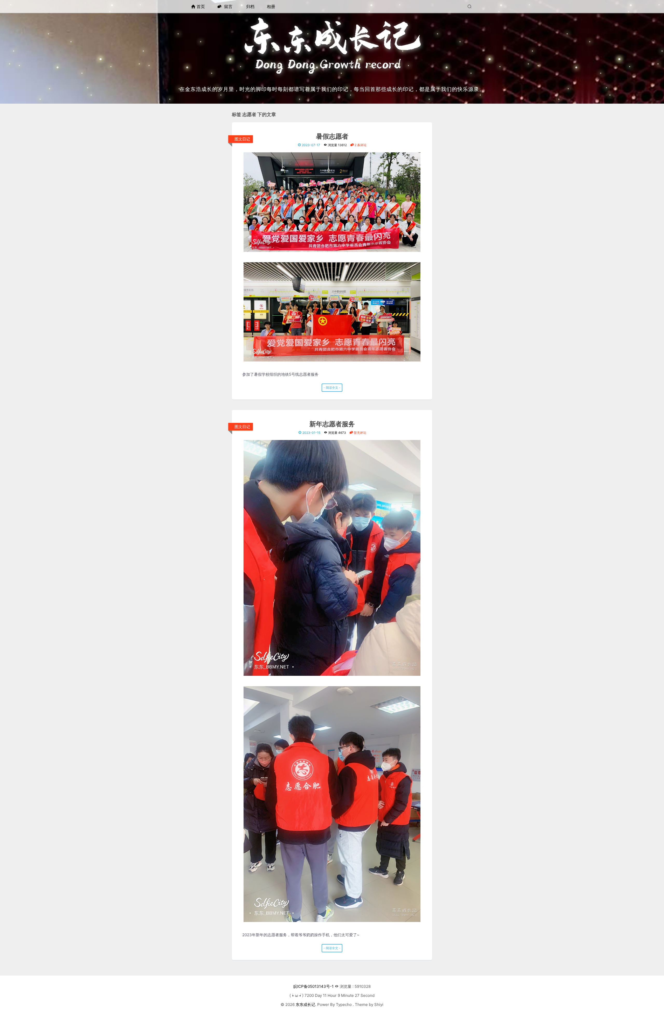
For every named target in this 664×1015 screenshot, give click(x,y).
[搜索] (470, 6)
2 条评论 (360, 145)
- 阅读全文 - (332, 387)
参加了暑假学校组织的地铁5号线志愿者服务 (280, 374)
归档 (250, 6)
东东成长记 (305, 1004)
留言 (227, 6)
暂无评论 (359, 433)
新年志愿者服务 (332, 424)
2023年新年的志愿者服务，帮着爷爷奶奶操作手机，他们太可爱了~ (300, 934)
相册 (271, 6)
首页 (201, 6)
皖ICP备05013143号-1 (313, 986)
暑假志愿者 (332, 136)
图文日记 (242, 139)
